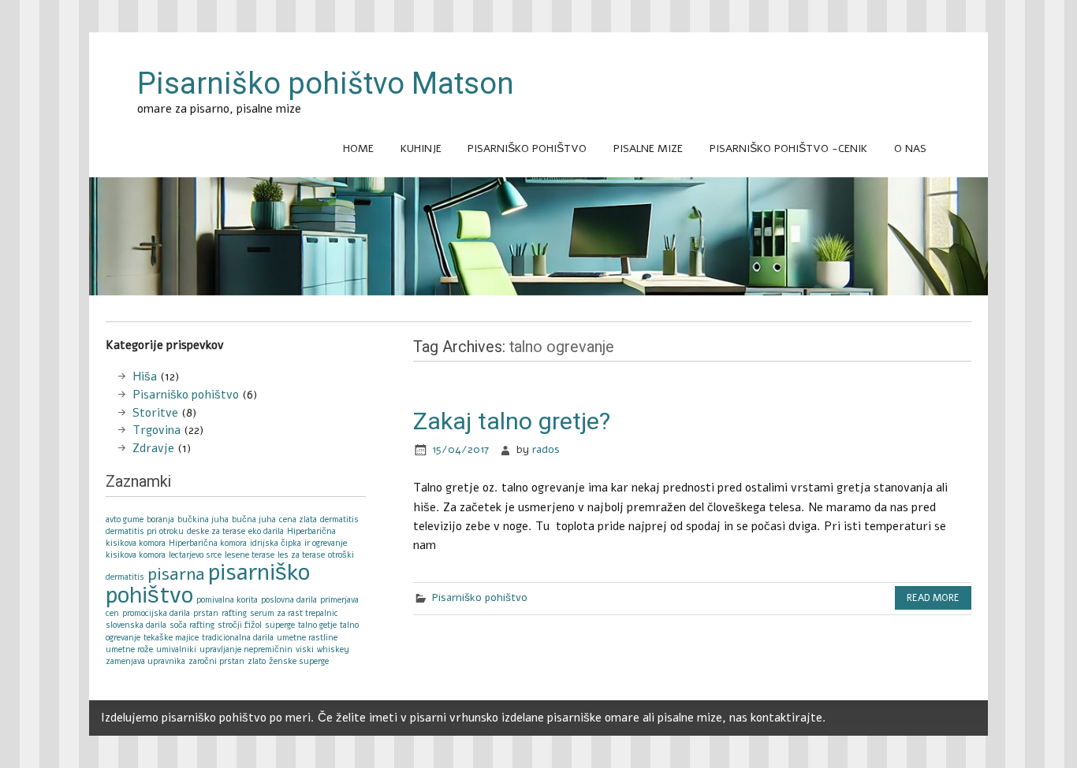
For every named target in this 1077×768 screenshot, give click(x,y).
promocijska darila (156, 613)
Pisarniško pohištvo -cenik (788, 148)
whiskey (333, 649)
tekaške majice (171, 638)
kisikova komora (136, 555)
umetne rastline (307, 638)
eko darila (266, 531)
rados (546, 449)
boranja (160, 519)
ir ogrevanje (325, 543)
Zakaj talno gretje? (511, 421)
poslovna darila (289, 600)
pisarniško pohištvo (208, 583)
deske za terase (216, 531)
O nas (910, 148)
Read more (933, 598)
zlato (257, 661)
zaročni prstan (216, 661)
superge (280, 625)
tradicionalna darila (238, 638)
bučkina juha (203, 519)
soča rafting (192, 625)
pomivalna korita (227, 600)
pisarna (176, 574)
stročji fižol (240, 625)
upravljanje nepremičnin (246, 649)
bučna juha (254, 519)
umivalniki (176, 649)
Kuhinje (421, 148)
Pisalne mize (648, 148)
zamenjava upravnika (145, 661)
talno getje (317, 625)
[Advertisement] (538, 313)
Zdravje (153, 448)
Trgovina (156, 430)
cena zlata (298, 519)
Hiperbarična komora (208, 543)
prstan (205, 613)
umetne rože (129, 649)
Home (358, 148)
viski (305, 649)
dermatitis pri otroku (145, 531)
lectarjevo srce (195, 555)
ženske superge (299, 661)
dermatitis (339, 519)
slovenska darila (136, 625)
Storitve (155, 413)
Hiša (144, 376)
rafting (234, 613)
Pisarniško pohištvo (527, 148)
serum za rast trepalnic (294, 613)
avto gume (124, 519)
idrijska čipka (275, 543)
